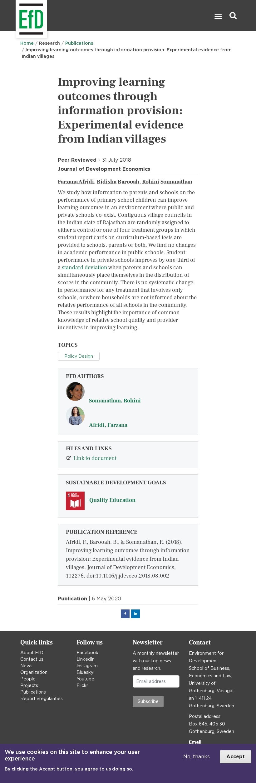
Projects (29, 685)
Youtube (85, 678)
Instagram (87, 665)
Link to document (94, 458)
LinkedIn (85, 659)
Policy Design (78, 356)
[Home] (16, 16)
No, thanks (196, 757)
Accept (235, 757)
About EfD (31, 652)
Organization (33, 672)
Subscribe (148, 701)
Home (27, 43)
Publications (79, 43)
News (26, 665)
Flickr (82, 685)
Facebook (87, 652)
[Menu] (217, 17)
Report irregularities (41, 698)
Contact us (31, 659)
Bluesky (84, 672)
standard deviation (84, 267)
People (28, 678)
